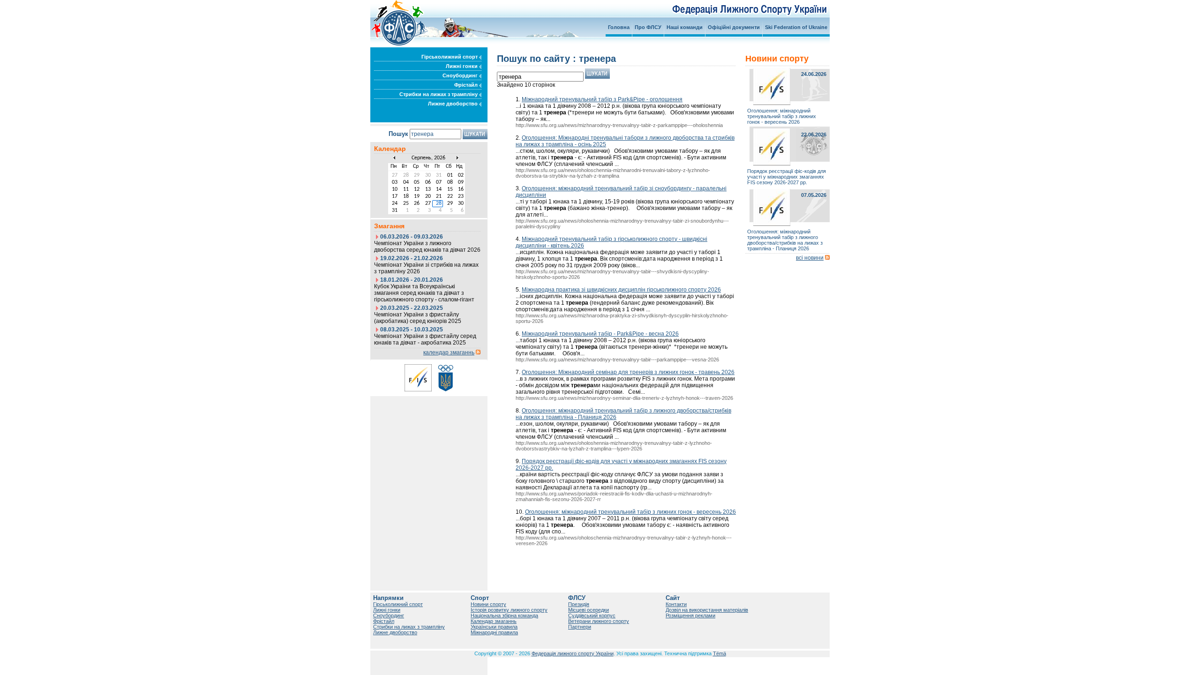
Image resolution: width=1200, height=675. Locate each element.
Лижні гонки (462, 66)
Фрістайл (466, 85)
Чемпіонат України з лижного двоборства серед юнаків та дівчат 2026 (427, 246)
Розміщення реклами (690, 615)
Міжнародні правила (494, 632)
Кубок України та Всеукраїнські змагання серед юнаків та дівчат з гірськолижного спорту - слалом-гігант (424, 293)
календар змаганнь (448, 352)
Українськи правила (494, 627)
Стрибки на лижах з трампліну (439, 94)
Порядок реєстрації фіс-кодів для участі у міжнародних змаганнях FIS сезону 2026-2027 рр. (786, 176)
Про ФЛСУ (648, 27)
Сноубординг (460, 75)
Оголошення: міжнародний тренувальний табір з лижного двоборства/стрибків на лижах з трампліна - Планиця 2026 (785, 240)
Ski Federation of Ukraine (796, 27)
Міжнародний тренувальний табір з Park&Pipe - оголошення (602, 99)
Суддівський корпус (591, 615)
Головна (619, 27)
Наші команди (685, 27)
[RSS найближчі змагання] (478, 352)
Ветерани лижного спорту (598, 621)
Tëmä (719, 653)
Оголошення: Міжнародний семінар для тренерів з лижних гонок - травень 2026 (628, 372)
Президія (578, 604)
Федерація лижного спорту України (573, 653)
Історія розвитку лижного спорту (509, 610)
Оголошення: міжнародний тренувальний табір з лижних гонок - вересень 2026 (630, 512)
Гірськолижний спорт (450, 57)
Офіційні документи (734, 27)
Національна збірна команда (504, 615)
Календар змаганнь (494, 621)
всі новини (810, 258)
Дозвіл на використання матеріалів (707, 610)
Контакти (676, 604)
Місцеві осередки (588, 610)
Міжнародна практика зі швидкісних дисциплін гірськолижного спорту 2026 (621, 289)
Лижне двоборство (453, 103)
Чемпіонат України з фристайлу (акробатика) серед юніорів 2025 (417, 317)
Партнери (579, 627)
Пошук (398, 133)
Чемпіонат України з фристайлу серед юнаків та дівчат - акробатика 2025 (425, 339)
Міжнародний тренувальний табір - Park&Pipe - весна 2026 (600, 333)
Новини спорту (488, 604)
